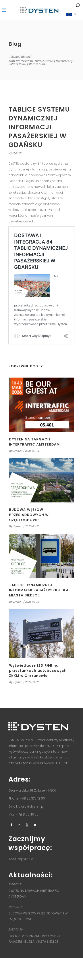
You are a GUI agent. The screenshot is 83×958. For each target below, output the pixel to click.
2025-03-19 (32, 601)
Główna (13, 56)
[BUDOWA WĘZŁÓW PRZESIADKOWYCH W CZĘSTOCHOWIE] (41, 480)
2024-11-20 (32, 682)
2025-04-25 (32, 526)
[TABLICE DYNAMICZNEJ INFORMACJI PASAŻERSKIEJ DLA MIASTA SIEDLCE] (41, 556)
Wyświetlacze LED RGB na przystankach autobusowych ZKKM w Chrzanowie (38, 670)
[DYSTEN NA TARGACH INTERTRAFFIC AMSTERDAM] (41, 405)
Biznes (25, 56)
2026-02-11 (32, 450)
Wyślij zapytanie (20, 859)
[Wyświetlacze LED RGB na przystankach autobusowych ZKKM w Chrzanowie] (41, 633)
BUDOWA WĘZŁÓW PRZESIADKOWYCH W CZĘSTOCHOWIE (29, 514)
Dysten (17, 152)
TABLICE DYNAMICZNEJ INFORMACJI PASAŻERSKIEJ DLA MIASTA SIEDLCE (39, 590)
